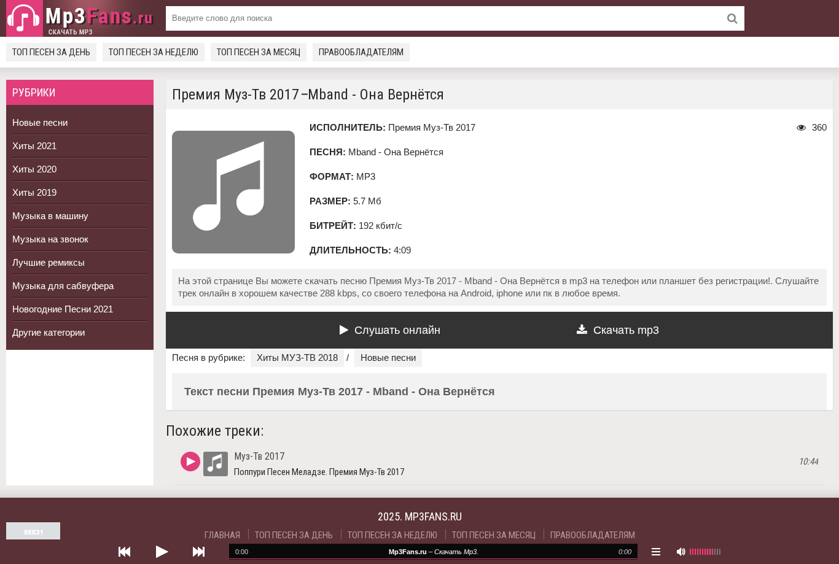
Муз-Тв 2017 (259, 456)
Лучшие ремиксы (48, 262)
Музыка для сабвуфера (63, 285)
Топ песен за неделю (153, 52)
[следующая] (198, 551)
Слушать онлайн (397, 330)
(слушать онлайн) (190, 461)
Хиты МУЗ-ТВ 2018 (297, 357)
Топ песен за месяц (258, 52)
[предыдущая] (124, 551)
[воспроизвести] (161, 551)
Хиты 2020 (34, 169)
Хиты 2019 (34, 192)
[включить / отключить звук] (680, 552)
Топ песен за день (51, 52)
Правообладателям (361, 52)
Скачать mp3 (626, 330)
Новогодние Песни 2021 (62, 309)
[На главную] (80, 18)
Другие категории (48, 332)
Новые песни (40, 122)
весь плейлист (656, 552)
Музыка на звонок (50, 239)
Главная (222, 535)
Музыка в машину (50, 216)
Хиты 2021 (34, 146)
